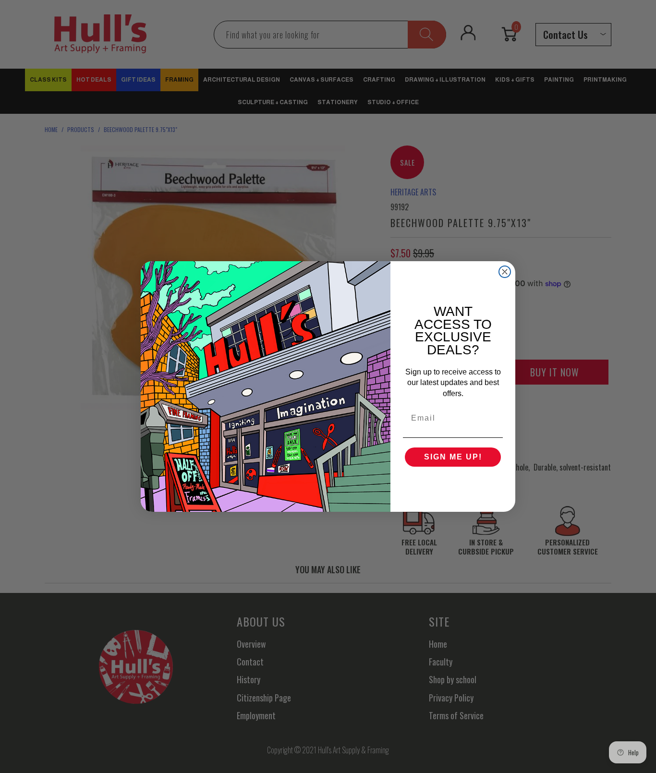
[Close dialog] (504, 272)
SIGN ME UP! (453, 457)
